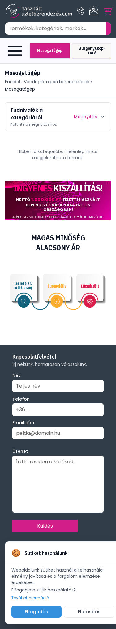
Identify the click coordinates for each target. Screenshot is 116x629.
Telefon (21, 399)
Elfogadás (36, 612)
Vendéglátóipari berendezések (56, 82)
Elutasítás (89, 612)
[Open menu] (16, 50)
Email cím (23, 423)
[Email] (94, 11)
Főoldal (12, 82)
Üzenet (20, 451)
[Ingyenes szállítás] (58, 200)
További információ (30, 597)
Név (16, 375)
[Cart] (109, 11)
